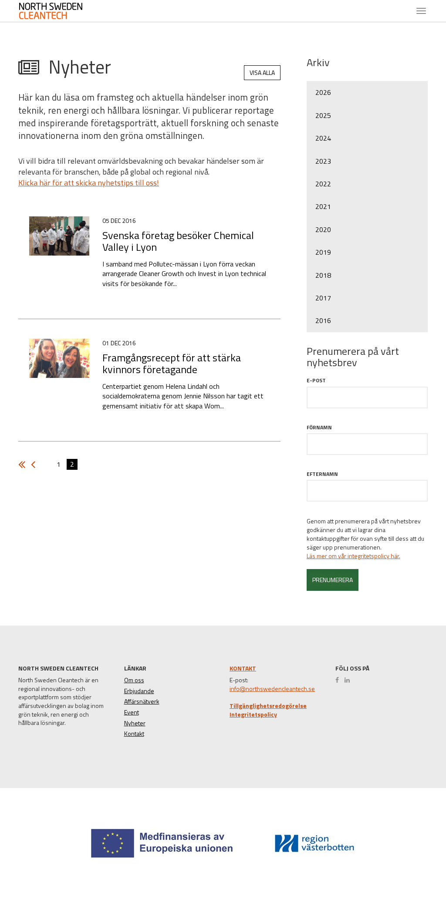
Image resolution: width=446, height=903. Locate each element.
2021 (323, 206)
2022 (323, 184)
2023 (323, 161)
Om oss (134, 680)
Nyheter (134, 723)
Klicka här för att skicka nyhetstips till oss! (88, 182)
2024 (323, 138)
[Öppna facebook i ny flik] (339, 680)
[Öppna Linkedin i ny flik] (349, 680)
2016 (323, 320)
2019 (323, 252)
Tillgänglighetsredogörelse (268, 705)
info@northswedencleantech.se (272, 688)
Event (131, 712)
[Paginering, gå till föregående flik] (24, 464)
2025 (323, 115)
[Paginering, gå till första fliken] (35, 464)
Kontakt (134, 733)
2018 (323, 275)
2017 (323, 298)
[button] (408, 864)
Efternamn (322, 474)
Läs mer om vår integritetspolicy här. (353, 556)
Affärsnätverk (141, 701)
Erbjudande (139, 691)
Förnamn (319, 427)
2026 (323, 92)
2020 (323, 229)
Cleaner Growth (55, 11)
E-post (316, 380)
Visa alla (262, 72)
